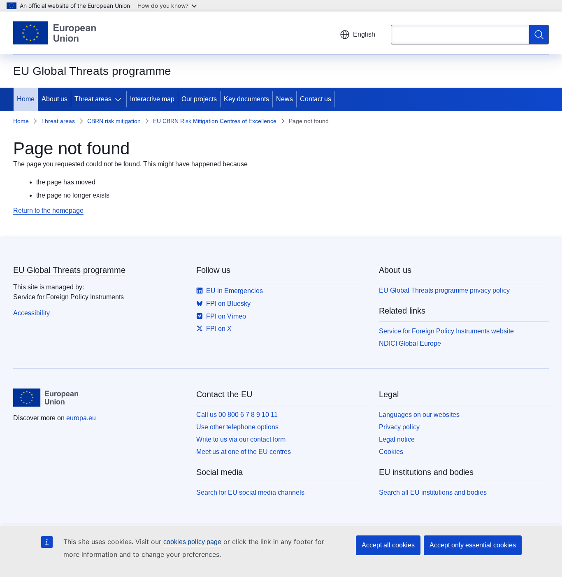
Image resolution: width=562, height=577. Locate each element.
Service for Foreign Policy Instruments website (446, 331)
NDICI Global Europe (410, 343)
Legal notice (397, 439)
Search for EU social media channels (250, 492)
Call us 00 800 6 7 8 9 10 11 (237, 414)
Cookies (391, 451)
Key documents (246, 98)
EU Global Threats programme (69, 270)
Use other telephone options (237, 426)
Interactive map (152, 98)
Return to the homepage (48, 210)
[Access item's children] (119, 99)
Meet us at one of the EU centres (243, 451)
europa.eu (81, 417)
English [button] (364, 34)
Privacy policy (399, 426)
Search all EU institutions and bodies (433, 492)
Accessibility (31, 312)
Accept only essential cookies (473, 545)
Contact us (315, 98)
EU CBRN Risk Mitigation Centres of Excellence (214, 121)
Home (26, 98)
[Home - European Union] (54, 32)
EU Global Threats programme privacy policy (444, 290)
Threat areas (92, 98)
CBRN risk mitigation (114, 121)
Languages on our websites (419, 414)
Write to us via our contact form (241, 439)
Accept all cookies (388, 545)
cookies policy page (192, 541)
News (284, 98)
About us (54, 98)
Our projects (199, 98)
